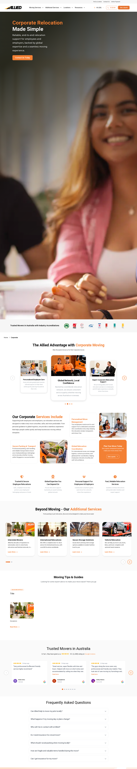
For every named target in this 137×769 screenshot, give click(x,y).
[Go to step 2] (67, 404)
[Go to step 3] (66, 689)
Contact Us (106, 1)
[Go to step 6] (72, 689)
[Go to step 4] (68, 689)
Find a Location (97, 1)
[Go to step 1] (62, 689)
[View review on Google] (44, 682)
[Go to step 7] (74, 689)
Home (6, 338)
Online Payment (115, 1)
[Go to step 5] (70, 689)
